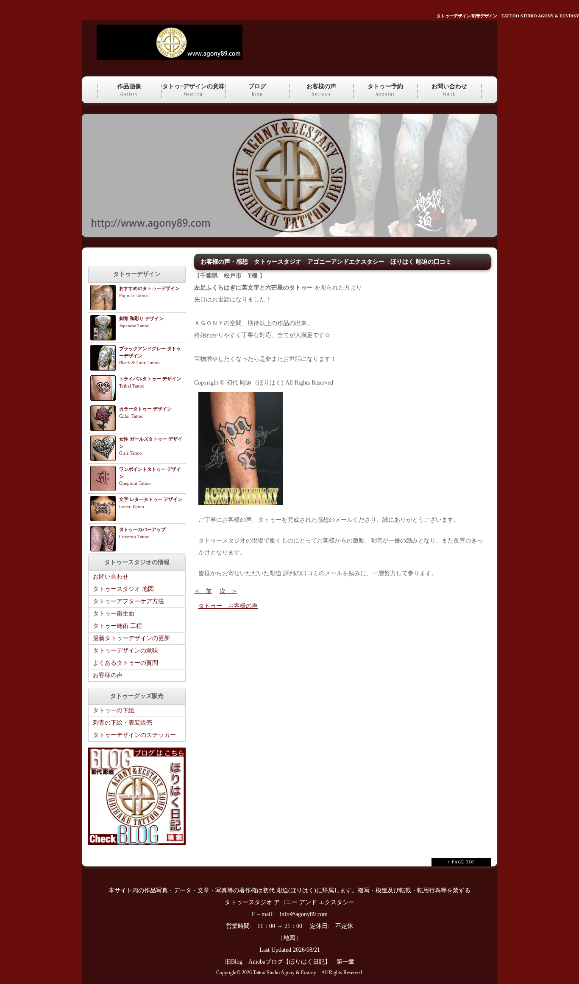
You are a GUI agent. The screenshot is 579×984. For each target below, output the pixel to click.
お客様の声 (321, 89)
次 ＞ (228, 591)
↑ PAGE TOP (461, 862)
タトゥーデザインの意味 (125, 650)
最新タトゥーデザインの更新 (131, 638)
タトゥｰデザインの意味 (193, 89)
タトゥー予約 (385, 89)
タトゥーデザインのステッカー (134, 735)
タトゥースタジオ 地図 (123, 589)
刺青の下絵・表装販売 (122, 723)
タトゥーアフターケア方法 (128, 601)
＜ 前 (203, 591)
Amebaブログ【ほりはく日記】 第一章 (304, 962)
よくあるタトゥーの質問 (125, 663)
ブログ (257, 89)
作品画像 (129, 89)
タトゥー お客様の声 (228, 606)
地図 (289, 938)
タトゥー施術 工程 (117, 626)
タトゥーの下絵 (113, 710)
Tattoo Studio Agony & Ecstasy (284, 973)
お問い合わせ (449, 89)
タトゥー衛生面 (113, 613)
